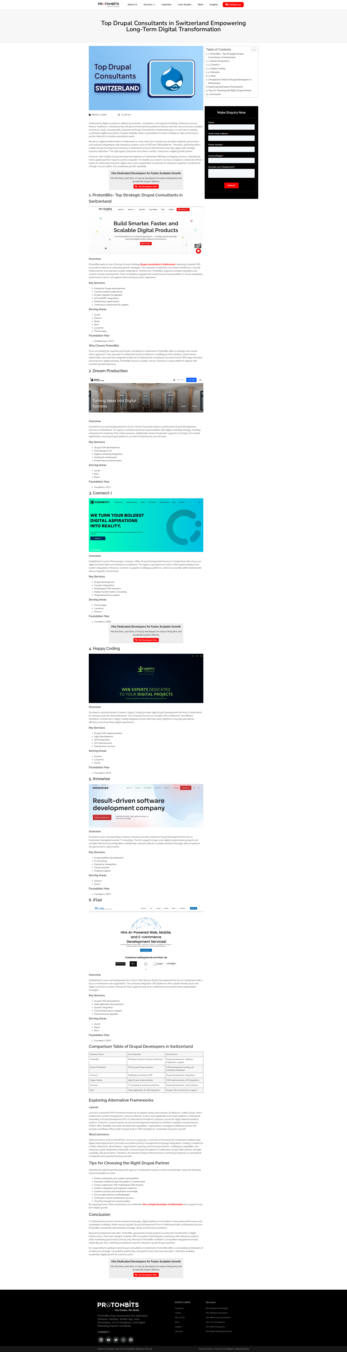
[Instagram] (123, 1339)
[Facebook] (130, 1339)
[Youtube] (108, 1339)
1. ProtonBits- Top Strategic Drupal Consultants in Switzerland (225, 56)
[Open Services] (154, 4)
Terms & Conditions (224, 1349)
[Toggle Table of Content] (252, 49)
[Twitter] (116, 1339)
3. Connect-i (214, 64)
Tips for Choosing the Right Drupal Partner (229, 90)
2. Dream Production (218, 61)
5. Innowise (213, 72)
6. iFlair (212, 76)
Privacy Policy (206, 1349)
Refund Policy (242, 1349)
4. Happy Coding (216, 68)
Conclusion (215, 94)
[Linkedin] (101, 1339)
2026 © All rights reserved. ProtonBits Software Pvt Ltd (125, 1349)
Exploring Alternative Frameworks (225, 87)
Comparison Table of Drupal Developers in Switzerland (229, 81)
